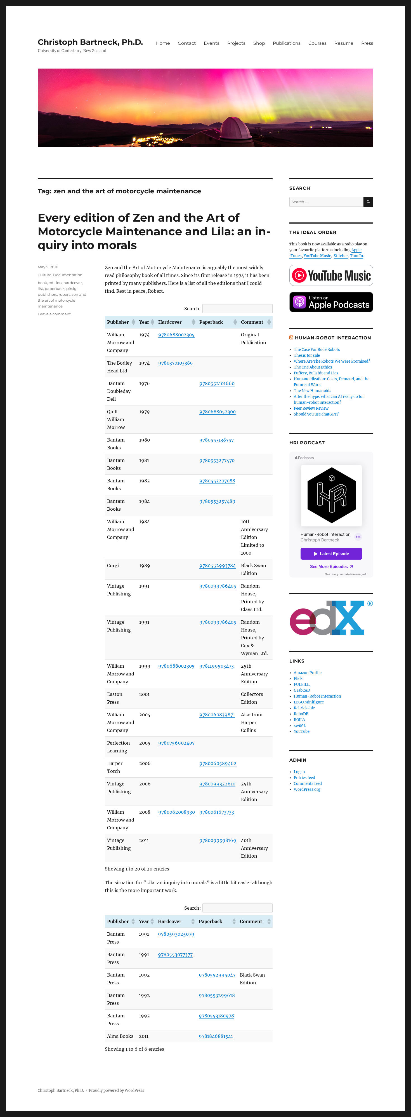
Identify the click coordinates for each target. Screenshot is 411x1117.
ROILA (299, 719)
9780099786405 (217, 586)
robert (64, 294)
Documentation (67, 275)
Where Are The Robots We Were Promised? (332, 361)
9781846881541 (216, 1036)
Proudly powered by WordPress (116, 1090)
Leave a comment (54, 314)
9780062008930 (176, 812)
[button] (133, 322)
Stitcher (341, 256)
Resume (343, 43)
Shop (259, 43)
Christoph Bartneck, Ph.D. (90, 42)
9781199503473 (216, 666)
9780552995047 (217, 975)
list (40, 288)
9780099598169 (217, 840)
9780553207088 (217, 481)
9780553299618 (217, 995)
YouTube (302, 731)
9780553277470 (217, 460)
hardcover (72, 282)
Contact (187, 43)
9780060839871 (217, 714)
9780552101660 (217, 383)
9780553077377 (175, 954)
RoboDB (301, 714)
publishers (47, 294)
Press (367, 43)
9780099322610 (217, 784)
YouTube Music (317, 256)
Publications (287, 43)
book (42, 282)
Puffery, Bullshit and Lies (316, 373)
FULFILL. (302, 684)
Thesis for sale (307, 355)
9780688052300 (217, 411)
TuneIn (356, 256)
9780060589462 (218, 763)
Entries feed (304, 777)
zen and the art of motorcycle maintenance (62, 300)
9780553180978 (216, 1016)
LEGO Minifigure (309, 702)
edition (55, 282)
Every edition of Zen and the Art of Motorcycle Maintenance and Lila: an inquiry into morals (154, 231)
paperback (55, 288)
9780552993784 (217, 565)
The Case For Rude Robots (317, 349)
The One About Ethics (313, 367)
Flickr (299, 678)
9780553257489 (217, 501)
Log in (299, 771)
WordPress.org (307, 789)
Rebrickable (304, 708)
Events (211, 43)
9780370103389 (175, 363)
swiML (300, 725)
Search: (192, 308)
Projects (236, 43)
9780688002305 (176, 334)
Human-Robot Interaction (333, 338)
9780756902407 (176, 743)
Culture (44, 275)
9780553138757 (216, 440)
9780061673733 (216, 812)
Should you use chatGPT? (316, 414)
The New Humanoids (312, 390)
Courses (317, 43)
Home (163, 43)
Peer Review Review (311, 408)
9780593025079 (176, 934)
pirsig (71, 288)
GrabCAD (302, 690)
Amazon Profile (308, 672)
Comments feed (308, 783)
